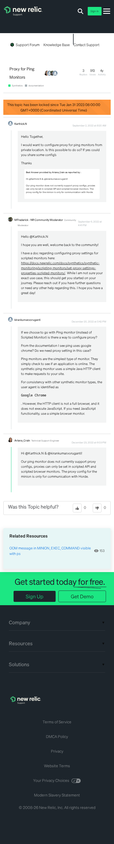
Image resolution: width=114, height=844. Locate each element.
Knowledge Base (56, 44)
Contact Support (86, 44)
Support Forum (28, 44)
